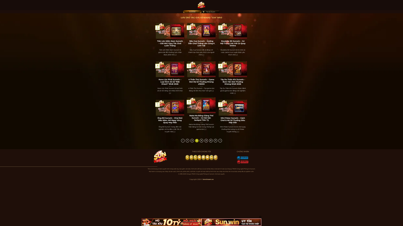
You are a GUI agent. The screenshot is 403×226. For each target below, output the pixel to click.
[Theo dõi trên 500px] (211, 157)
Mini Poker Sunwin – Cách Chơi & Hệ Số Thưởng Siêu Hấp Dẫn (233, 120)
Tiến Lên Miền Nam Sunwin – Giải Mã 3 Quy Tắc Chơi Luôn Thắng (170, 43)
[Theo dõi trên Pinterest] (199, 157)
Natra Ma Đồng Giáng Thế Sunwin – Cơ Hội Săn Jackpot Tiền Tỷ (201, 118)
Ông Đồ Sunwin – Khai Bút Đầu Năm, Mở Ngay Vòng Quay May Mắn (170, 120)
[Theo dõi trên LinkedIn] (203, 157)
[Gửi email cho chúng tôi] (191, 157)
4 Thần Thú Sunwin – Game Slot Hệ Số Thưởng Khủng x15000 (201, 81)
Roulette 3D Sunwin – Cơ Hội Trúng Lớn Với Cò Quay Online (232, 43)
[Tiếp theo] (220, 140)
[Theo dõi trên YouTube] (207, 157)
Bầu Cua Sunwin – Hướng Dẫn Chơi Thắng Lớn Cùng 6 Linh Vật (201, 43)
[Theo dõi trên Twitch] (215, 157)
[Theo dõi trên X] (187, 157)
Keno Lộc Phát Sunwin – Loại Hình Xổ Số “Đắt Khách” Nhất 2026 (170, 81)
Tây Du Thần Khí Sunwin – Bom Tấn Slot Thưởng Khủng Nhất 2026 (233, 81)
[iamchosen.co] (201, 5)
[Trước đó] (183, 140)
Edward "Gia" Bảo (211, 17)
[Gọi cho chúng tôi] (195, 157)
